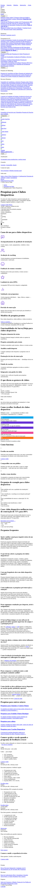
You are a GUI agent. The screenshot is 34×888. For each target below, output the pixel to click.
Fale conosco (4, 850)
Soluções (9, 5)
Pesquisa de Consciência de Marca (10, 73)
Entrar (2, 14)
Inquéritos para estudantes (7, 65)
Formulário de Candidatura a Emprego (11, 82)
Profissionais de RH (18, 47)
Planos (10, 204)
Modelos (15, 5)
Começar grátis (4, 204)
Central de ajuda (18, 698)
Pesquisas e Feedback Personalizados (10, 60)
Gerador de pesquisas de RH (17, 41)
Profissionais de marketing (7, 49)
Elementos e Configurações (19, 176)
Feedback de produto (21, 25)
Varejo (7, 17)
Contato (8, 177)
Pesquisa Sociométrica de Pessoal (21, 86)
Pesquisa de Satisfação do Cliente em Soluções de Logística (17, 101)
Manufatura (20, 19)
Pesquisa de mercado (6, 23)
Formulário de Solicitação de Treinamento (11, 88)
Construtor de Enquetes (8, 64)
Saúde (11, 17)
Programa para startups (19, 43)
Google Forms (10, 28)
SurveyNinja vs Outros (7, 876)
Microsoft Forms (8, 29)
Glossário (25, 875)
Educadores (27, 47)
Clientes (23, 44)
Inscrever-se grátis (9, 180)
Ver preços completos (7, 744)
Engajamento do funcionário (8, 25)
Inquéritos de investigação (23, 64)
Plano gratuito (9, 43)
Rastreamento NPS (27, 22)
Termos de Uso (21, 882)
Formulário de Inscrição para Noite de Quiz (15, 106)
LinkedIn (3, 886)
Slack (27, 646)
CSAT (20, 22)
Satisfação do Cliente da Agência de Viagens (20, 104)
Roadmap (8, 46)
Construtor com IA (11, 35)
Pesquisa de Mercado (6, 54)
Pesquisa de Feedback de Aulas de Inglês (20, 98)
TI (14, 17)
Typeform (24, 28)
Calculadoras (13, 177)
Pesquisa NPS (27, 62)
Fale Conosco (22, 876)
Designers (10, 47)
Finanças (17, 17)
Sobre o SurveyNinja (6, 176)
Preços (2, 6)
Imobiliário (8, 19)
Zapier (13, 626)
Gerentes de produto (20, 49)
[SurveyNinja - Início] (8, 3)
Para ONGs (18, 44)
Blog (14, 875)
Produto (3, 5)
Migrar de (3, 28)
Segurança (3, 46)
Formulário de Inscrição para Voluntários (11, 112)
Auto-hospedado (10, 44)
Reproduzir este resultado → (8, 521)
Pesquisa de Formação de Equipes (19, 85)
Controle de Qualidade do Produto (10, 96)
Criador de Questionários (7, 57)
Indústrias (3, 17)
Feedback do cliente (13, 22)
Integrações (23, 5)
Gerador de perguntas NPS (19, 40)
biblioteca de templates (10, 660)
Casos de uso (4, 22)
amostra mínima (16, 694)
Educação (22, 17)
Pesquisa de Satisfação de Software (21, 76)
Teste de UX (15, 23)
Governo (3, 19)
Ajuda (29, 5)
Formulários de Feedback (14, 62)
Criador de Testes (12, 61)
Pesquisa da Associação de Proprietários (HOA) (14, 100)
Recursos (3, 35)
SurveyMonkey (18, 28)
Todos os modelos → (6, 322)
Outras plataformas (17, 29)
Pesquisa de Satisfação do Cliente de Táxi (11, 105)
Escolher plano (4, 783)
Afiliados (14, 882)
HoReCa (27, 17)
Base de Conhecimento (7, 875)
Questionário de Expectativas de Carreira (14, 75)
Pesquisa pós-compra (24, 23)
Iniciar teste (4, 828)
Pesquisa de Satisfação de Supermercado (11, 99)
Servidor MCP (16, 869)
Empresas (28, 44)
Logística (14, 19)
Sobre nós (3, 882)
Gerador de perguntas (6, 40)
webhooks (8, 626)
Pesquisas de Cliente (17, 54)
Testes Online (4, 62)
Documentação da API (6, 869)
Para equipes (4, 47)
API (18, 626)
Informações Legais (12, 883)
